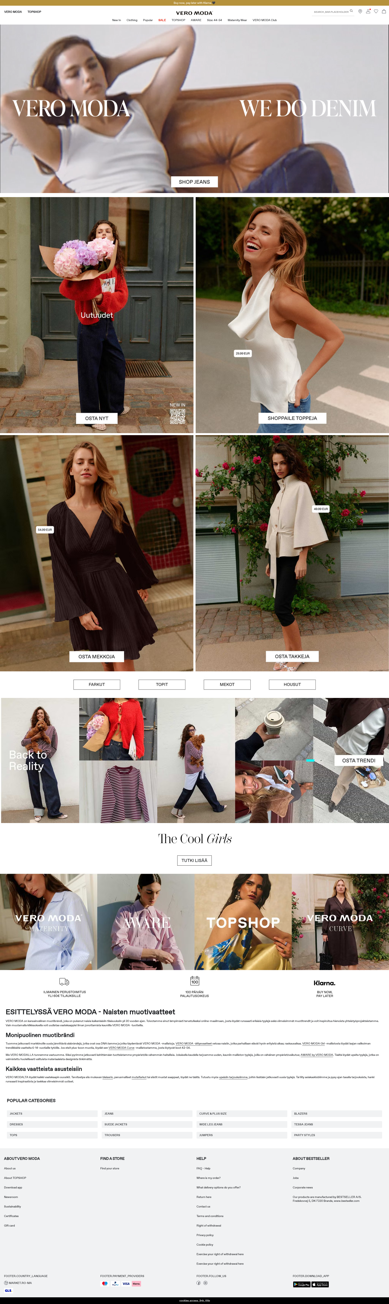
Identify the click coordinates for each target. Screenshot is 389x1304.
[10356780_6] (292, 256)
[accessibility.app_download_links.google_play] (302, 1287)
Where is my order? (209, 1178)
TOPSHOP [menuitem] (178, 20)
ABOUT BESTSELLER (311, 1159)
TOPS (13, 1135)
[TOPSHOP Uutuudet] (243, 921)
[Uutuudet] (96, 315)
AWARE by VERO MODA (317, 1054)
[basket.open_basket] (384, 11)
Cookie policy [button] (205, 1244)
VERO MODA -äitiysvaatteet (194, 1043)
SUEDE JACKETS (116, 1124)
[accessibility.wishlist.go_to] (376, 12)
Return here (204, 1197)
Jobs (296, 1178)
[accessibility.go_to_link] (194, 109)
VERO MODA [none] (13, 11)
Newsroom (11, 1197)
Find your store (109, 1168)
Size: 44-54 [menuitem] (214, 20)
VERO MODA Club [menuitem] (265, 20)
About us (10, 1168)
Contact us (203, 1206)
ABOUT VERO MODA (22, 1159)
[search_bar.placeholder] (351, 11)
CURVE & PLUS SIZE (213, 1113)
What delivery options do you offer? (219, 1187)
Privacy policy (205, 1235)
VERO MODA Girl (313, 1043)
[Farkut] (96, 684)
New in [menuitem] (116, 20)
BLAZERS (300, 1113)
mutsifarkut (139, 1077)
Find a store (112, 1159)
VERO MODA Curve (121, 1047)
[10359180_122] (292, 494)
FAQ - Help (203, 1168)
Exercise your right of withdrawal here (220, 1254)
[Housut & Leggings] (292, 684)
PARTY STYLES (304, 1135)
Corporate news (303, 1187)
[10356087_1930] (96, 494)
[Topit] (292, 374)
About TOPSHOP (15, 1178)
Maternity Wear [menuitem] (237, 20)
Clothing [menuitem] (132, 20)
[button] (31, 684)
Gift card (9, 1225)
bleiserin (108, 1077)
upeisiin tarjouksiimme (233, 1077)
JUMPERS (206, 1135)
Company (299, 1168)
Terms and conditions (210, 1216)
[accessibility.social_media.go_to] (199, 1284)
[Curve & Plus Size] (340, 921)
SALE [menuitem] (162, 20)
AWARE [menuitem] (196, 20)
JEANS (109, 1113)
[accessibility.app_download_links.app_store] (320, 1287)
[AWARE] (145, 921)
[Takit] (292, 612)
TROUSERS (112, 1135)
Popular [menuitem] (148, 20)
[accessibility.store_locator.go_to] (360, 12)
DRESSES (16, 1124)
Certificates (11, 1216)
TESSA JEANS (303, 1124)
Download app (13, 1187)
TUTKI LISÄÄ (194, 860)
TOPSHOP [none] (34, 11)
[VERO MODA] (194, 13)
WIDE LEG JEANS (210, 1124)
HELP (201, 1159)
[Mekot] (96, 612)
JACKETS (16, 1113)
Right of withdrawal (209, 1225)
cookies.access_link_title (194, 1300)
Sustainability (12, 1206)
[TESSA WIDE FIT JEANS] (194, 760)
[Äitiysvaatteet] (48, 921)
